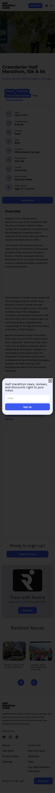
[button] (50, 380)
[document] (27, 396)
